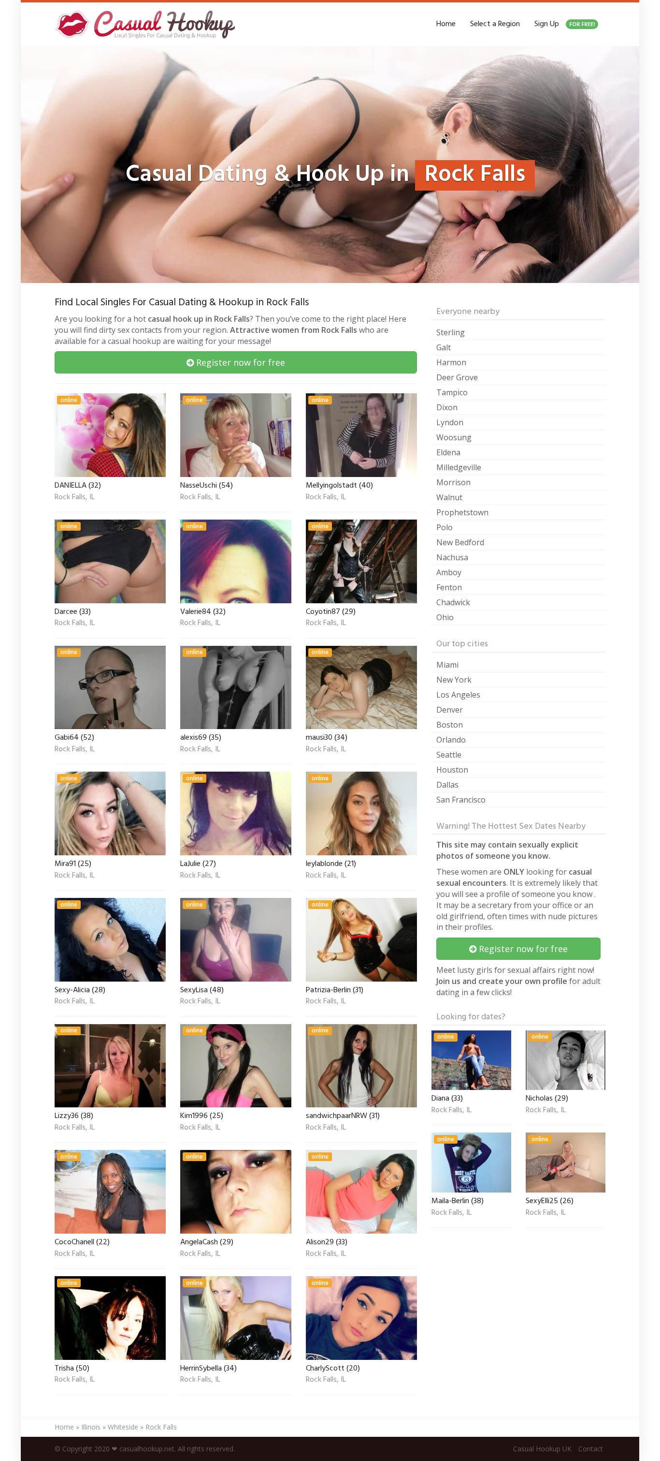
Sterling (450, 332)
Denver (449, 709)
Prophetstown (462, 512)
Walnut (449, 497)
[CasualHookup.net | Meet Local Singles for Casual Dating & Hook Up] (146, 24)
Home (446, 24)
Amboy (448, 572)
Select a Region (495, 24)
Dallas (447, 784)
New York (454, 679)
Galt (443, 347)
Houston (452, 769)
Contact (590, 1448)
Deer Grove (457, 377)
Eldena (448, 452)
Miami (447, 664)
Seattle (448, 754)
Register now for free (239, 362)
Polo (444, 527)
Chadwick (453, 602)
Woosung (454, 437)
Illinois (90, 1426)
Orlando (451, 739)
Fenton (449, 587)
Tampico (452, 392)
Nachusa (452, 557)
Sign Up (564, 24)
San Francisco (461, 799)
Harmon (451, 362)
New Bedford (460, 542)
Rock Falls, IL (75, 497)
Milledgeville (458, 467)
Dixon (447, 407)
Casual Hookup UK (542, 1448)
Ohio (445, 617)
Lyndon (449, 422)
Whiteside (123, 1426)
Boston (449, 724)
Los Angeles (458, 694)
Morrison (453, 482)
